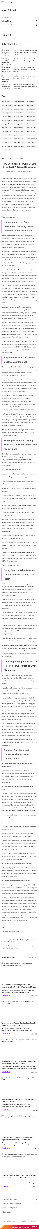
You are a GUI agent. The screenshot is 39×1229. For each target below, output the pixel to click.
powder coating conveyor (32, 116)
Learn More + (32, 957)
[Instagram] (23, 1217)
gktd (15, 1221)
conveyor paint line (7, 116)
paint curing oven (32, 138)
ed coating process (32, 101)
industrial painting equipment (19, 105)
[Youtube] (18, 1217)
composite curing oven (7, 131)
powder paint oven (19, 135)
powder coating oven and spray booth (19, 131)
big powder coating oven (32, 124)
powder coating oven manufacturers (7, 120)
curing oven (31, 142)
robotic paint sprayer (32, 109)
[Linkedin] (14, 1217)
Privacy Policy (24, 1221)
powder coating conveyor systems (19, 116)
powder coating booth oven (32, 131)
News (9, 158)
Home (3, 158)
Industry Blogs (19, 158)
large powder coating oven (7, 124)
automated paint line (19, 112)
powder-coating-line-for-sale (7, 101)
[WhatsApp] (27, 1217)
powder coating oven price (7, 146)
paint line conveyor (32, 112)
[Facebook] (9, 1217)
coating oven (32, 135)
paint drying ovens (19, 138)
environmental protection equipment (7, 109)
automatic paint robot (19, 109)
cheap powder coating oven (19, 124)
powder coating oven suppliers (19, 120)
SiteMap (33, 1221)
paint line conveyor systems (32, 105)
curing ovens (7, 138)
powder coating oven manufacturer (19, 146)
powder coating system (17, 898)
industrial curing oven (19, 142)
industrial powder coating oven (7, 127)
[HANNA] (34, 1226)
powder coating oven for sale (32, 120)
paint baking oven (7, 142)
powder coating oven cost (32, 146)
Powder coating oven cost (11, 931)
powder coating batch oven (7, 135)
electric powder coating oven (19, 127)
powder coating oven (7, 150)
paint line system (19, 101)
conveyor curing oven (32, 127)
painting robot (7, 112)
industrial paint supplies (7, 105)
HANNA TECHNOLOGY (22, 1227)
